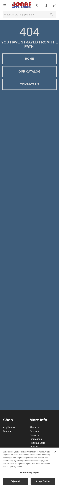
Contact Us (29, 84)
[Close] (55, 451)
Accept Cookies (43, 481)
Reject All (15, 481)
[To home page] (21, 5)
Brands (7, 431)
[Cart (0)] (54, 5)
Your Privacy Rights (29, 472)
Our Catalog (29, 71)
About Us (34, 427)
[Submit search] (51, 14)
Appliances (9, 427)
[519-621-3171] (45, 5)
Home (29, 58)
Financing (34, 435)
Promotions (35, 439)
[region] (29, 467)
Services (34, 431)
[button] (4, 5)
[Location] (37, 5)
